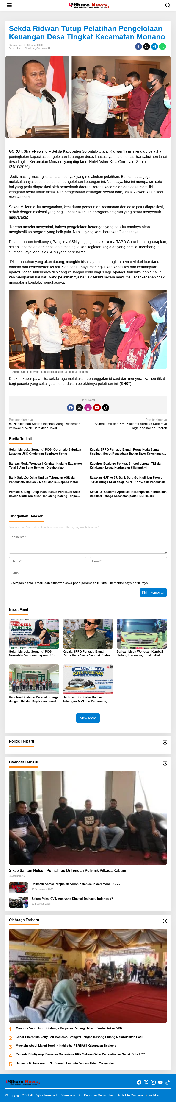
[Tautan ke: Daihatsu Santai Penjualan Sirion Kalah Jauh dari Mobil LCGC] (18, 887)
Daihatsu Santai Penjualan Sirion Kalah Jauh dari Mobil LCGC (76, 884)
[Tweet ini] (146, 46)
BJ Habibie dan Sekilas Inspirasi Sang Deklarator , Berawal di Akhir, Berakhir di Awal (45, 424)
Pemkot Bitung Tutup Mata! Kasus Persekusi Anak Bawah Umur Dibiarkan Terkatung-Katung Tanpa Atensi (44, 494)
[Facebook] (70, 407)
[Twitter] (79, 407)
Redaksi (153, 1095)
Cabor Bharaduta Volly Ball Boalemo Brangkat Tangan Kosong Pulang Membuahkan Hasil (79, 1037)
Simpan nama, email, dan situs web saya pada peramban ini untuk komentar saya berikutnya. (81, 583)
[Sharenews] (89, 5)
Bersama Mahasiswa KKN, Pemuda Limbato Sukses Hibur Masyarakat (65, 1063)
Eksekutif (30, 48)
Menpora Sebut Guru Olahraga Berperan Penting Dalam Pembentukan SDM (69, 1028)
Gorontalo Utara (45, 48)
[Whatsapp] (162, 46)
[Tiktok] (105, 407)
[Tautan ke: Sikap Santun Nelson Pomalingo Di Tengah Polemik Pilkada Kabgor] (88, 818)
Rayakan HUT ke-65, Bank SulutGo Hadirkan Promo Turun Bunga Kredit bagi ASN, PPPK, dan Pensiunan (127, 479)
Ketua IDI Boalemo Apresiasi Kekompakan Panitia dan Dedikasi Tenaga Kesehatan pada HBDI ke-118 (128, 494)
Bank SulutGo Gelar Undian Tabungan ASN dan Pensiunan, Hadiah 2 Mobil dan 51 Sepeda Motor (43, 479)
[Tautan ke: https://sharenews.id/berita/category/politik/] (165, 742)
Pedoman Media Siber (98, 1095)
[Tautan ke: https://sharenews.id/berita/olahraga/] (165, 921)
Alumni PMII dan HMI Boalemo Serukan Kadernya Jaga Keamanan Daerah (131, 424)
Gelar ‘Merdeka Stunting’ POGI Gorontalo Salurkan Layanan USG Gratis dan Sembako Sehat (45, 451)
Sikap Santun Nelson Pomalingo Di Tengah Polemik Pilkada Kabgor (67, 870)
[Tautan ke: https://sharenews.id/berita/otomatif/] (165, 763)
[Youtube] (97, 407)
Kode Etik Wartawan (130, 1095)
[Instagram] (88, 407)
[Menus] (9, 5)
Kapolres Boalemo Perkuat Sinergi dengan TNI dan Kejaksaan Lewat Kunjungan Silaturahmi (126, 465)
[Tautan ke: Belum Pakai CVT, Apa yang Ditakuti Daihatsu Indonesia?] (18, 902)
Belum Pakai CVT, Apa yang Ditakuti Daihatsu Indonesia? (72, 898)
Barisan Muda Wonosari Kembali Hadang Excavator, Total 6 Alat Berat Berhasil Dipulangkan (46, 465)
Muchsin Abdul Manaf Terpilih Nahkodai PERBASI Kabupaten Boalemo (66, 1045)
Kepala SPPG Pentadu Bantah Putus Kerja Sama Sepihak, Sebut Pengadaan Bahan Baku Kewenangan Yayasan (127, 452)
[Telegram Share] (154, 46)
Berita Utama (16, 48)
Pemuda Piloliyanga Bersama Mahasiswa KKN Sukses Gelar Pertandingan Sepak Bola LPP (80, 1054)
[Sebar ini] (138, 46)
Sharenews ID (70, 1095)
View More (88, 718)
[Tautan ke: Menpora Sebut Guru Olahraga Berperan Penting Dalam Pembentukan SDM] (88, 976)
